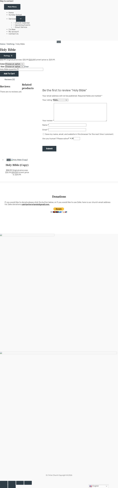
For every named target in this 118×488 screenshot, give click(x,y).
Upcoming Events (22, 25)
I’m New (12, 29)
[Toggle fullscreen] (12, 483)
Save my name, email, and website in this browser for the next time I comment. (79, 134)
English (95, 486)
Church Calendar (22, 23)
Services (12, 19)
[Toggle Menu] (20, 19)
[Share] (20, 483)
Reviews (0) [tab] (10, 79)
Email (45, 130)
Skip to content (6, 1)
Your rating (47, 100)
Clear (26, 67)
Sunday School (15, 15)
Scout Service (21, 27)
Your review (48, 121)
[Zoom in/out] (4, 483)
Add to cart (9, 74)
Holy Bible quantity (8, 69)
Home (11, 13)
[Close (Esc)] (28, 483)
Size (2, 67)
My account (14, 32)
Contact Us (13, 34)
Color (2, 64)
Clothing (10, 44)
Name (45, 125)
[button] (8, 56)
